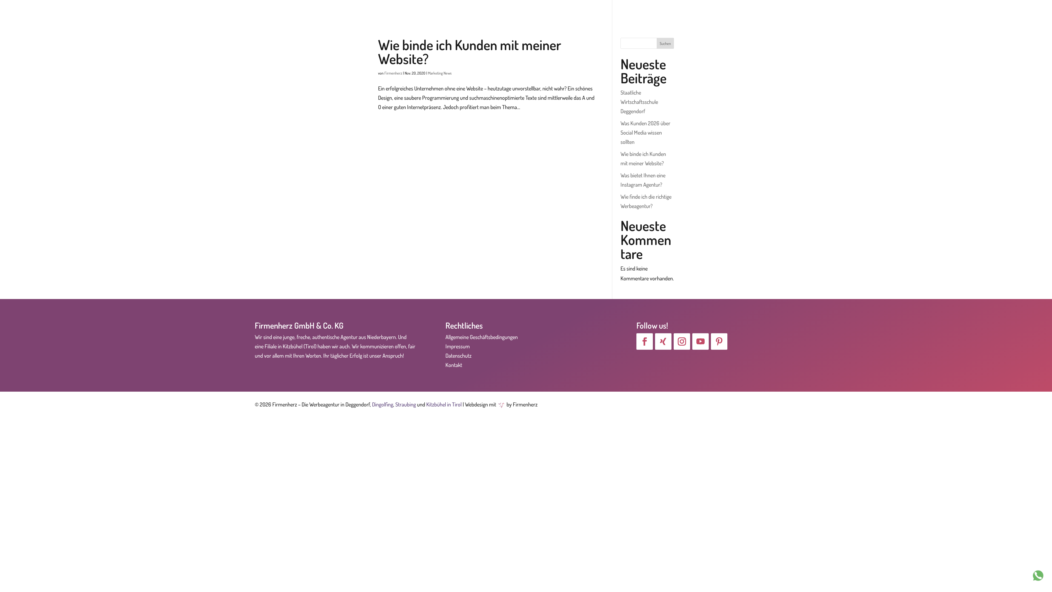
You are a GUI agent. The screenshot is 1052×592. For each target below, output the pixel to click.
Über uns (823, 12)
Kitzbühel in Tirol (444, 404)
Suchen (665, 43)
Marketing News (440, 73)
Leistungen (858, 12)
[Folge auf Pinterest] (719, 341)
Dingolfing (382, 404)
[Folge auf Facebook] (644, 341)
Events (928, 12)
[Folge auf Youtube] (700, 341)
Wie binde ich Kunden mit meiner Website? (469, 51)
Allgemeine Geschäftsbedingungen (481, 336)
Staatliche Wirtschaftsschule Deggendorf (639, 102)
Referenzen (895, 12)
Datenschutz (458, 355)
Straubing (405, 404)
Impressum (457, 346)
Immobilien (1031, 12)
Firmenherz (393, 73)
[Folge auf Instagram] (682, 341)
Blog (982, 12)
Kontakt (1002, 12)
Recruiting (959, 12)
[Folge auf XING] (663, 341)
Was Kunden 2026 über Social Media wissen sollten (645, 132)
